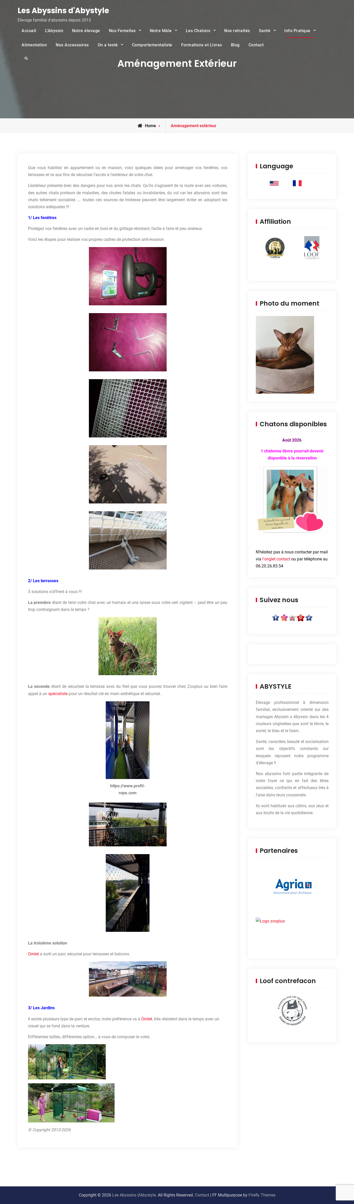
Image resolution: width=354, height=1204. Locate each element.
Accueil (29, 30)
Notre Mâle (161, 30)
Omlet (33, 953)
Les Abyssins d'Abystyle (63, 10)
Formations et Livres (201, 44)
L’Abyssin (54, 30)
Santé (265, 30)
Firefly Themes (262, 1195)
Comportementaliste (152, 44)
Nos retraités (237, 30)
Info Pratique (297, 30)
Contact (256, 44)
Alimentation (34, 44)
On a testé (108, 44)
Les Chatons (198, 30)
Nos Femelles (122, 30)
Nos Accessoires (72, 44)
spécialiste (58, 693)
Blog (235, 44)
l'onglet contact (276, 559)
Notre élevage (86, 30)
